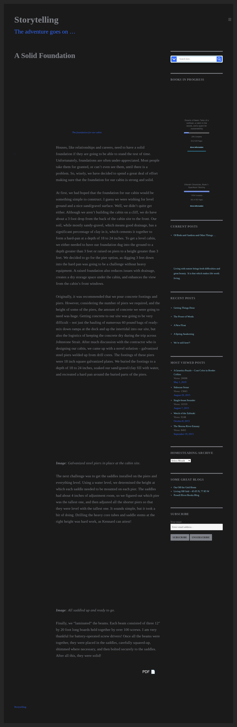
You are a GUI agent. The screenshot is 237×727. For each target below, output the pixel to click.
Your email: (176, 521)
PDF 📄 (148, 671)
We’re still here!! (182, 342)
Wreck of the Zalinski (184, 413)
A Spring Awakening (184, 334)
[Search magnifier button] (219, 59)
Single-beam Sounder (184, 400)
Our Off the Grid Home (185, 487)
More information (196, 147)
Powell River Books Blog (186, 495)
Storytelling (36, 19)
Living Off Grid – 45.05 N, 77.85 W (191, 491)
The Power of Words (184, 316)
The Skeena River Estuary (187, 426)
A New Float (180, 325)
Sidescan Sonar (181, 387)
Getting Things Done (184, 307)
